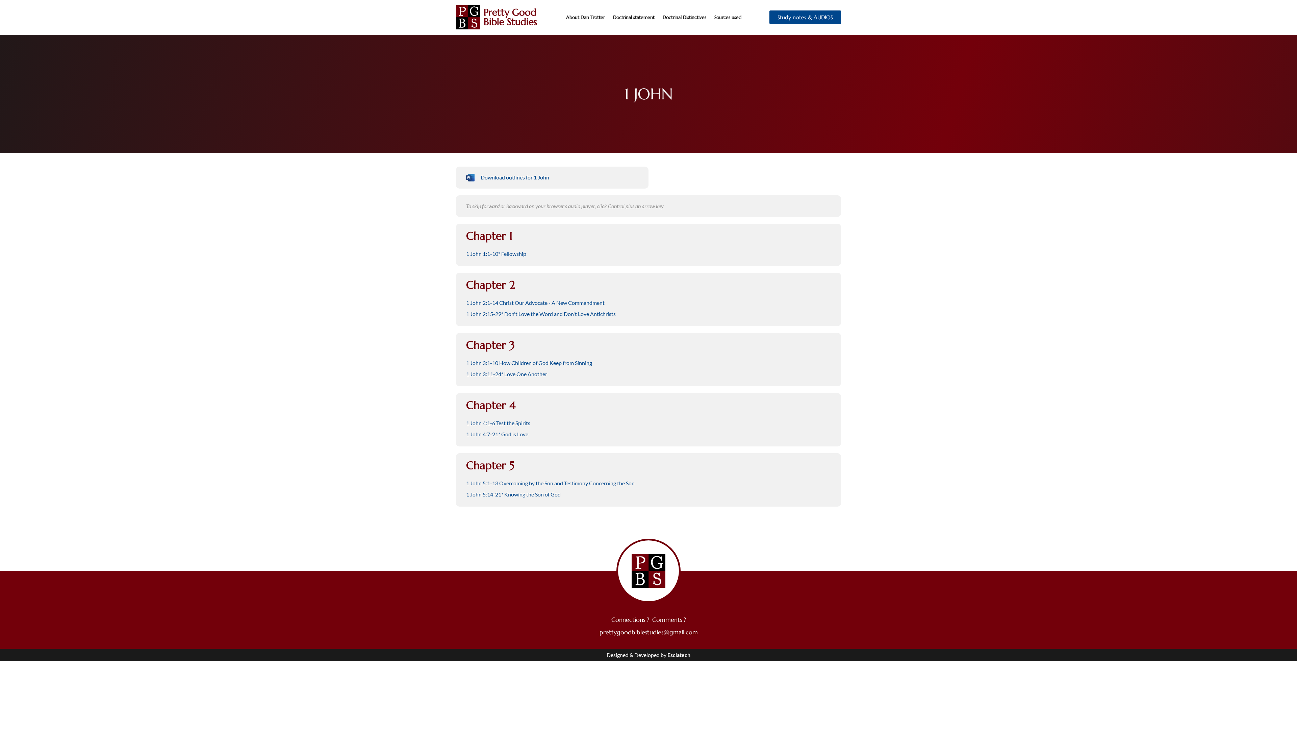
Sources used (727, 17)
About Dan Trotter (585, 17)
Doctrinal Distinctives (684, 17)
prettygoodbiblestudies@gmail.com (649, 632)
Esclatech (678, 655)
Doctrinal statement (634, 17)
